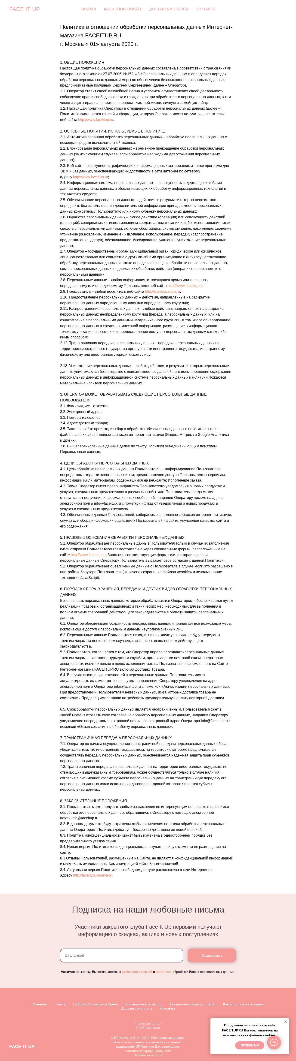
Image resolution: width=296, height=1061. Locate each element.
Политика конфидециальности (148, 1051)
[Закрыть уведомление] (285, 1021)
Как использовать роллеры (192, 1004)
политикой (164, 972)
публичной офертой (137, 972)
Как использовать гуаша (243, 1004)
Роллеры (40, 1004)
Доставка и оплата (169, 9)
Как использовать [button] (123, 9)
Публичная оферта (148, 1055)
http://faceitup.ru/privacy (92, 875)
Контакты (206, 9)
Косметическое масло (144, 1004)
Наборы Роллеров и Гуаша (95, 1004)
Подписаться (212, 955)
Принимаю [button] (250, 1045)
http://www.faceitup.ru (95, 120)
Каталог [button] (89, 9)
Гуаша (60, 1004)
